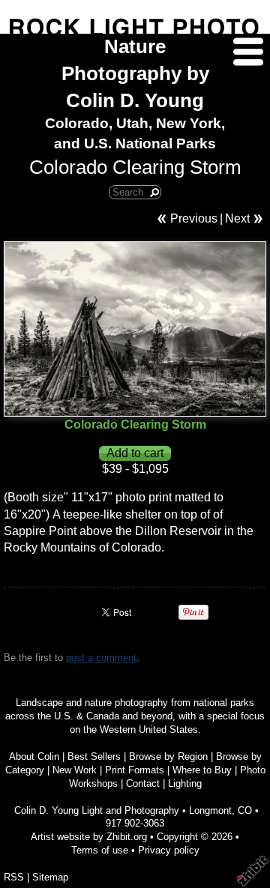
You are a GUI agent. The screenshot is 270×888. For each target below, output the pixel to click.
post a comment (101, 657)
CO (245, 810)
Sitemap (50, 877)
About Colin (34, 756)
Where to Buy (202, 770)
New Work (74, 770)
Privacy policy (169, 850)
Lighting (185, 783)
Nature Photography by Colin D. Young (135, 73)
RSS (14, 877)
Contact (143, 783)
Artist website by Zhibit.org (89, 836)
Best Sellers (94, 756)
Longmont (210, 810)
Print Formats (134, 770)
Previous (194, 218)
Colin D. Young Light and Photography (96, 810)
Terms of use (99, 850)
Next (237, 218)
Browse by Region (168, 756)
